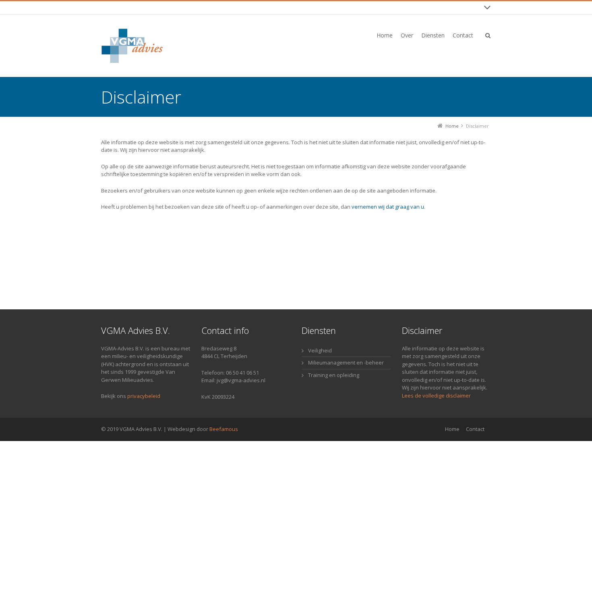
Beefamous (223, 429)
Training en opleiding (333, 375)
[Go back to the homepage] (141, 46)
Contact (475, 429)
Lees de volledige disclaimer (436, 395)
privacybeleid (143, 396)
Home (452, 429)
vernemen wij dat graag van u (388, 206)
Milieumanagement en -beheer (346, 362)
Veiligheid (320, 350)
